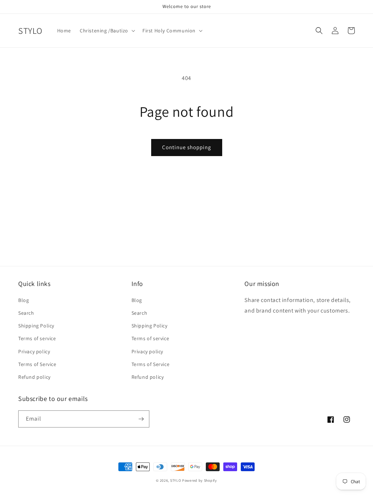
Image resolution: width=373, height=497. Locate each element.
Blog (23, 300)
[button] (106, 30)
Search (26, 313)
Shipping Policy (36, 325)
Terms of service (37, 338)
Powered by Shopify (199, 480)
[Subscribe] (141, 419)
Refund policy (34, 377)
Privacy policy (34, 351)
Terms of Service (37, 364)
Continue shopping (186, 147)
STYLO (175, 480)
